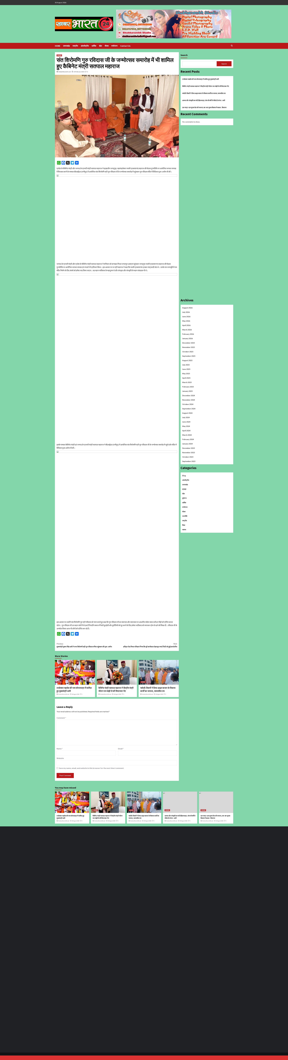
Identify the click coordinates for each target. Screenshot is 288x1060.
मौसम (107, 46)
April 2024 (186, 431)
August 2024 (187, 413)
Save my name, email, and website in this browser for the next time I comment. (91, 768)
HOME (57, 46)
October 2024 (187, 404)
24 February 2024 (79, 72)
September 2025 (188, 356)
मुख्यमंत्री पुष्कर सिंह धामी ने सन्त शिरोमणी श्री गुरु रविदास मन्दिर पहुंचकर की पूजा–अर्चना (84, 645)
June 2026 (186, 317)
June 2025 (186, 369)
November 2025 (188, 347)
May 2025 (186, 374)
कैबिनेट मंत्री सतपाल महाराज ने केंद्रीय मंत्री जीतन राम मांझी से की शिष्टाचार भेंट (205, 86)
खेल (100, 46)
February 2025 (188, 387)
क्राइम (184, 489)
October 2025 (187, 352)
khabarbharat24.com (64, 72)
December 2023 (188, 448)
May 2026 (186, 321)
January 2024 (187, 444)
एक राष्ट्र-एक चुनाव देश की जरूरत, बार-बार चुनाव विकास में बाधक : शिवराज (204, 107)
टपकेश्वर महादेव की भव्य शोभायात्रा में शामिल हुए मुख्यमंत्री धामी (200, 79)
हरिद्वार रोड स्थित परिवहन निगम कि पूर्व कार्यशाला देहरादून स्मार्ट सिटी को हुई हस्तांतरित (150, 645)
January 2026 (187, 338)
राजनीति (184, 516)
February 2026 (188, 334)
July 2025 (186, 365)
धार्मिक (94, 46)
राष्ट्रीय (75, 46)
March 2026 (187, 330)
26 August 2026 (75, 694)
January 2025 (187, 391)
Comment (61, 718)
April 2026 (186, 325)
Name (60, 749)
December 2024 (188, 395)
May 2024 (186, 426)
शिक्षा (183, 525)
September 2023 (188, 461)
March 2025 (187, 382)
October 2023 (187, 457)
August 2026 (187, 308)
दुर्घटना (184, 498)
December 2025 (188, 343)
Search (184, 55)
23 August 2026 (219, 821)
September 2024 (188, 409)
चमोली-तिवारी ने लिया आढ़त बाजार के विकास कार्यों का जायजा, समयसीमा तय (204, 93)
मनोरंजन (114, 46)
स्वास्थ (184, 530)
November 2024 (188, 400)
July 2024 (186, 417)
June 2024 (186, 422)
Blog (184, 476)
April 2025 (186, 378)
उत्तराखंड (66, 46)
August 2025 (187, 360)
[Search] (231, 46)
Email (121, 749)
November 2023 (188, 452)
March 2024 (187, 435)
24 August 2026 (117, 694)
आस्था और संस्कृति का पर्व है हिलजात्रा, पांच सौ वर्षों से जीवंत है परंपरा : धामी (203, 100)
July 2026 (186, 312)
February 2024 (188, 439)
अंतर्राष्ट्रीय (85, 46)
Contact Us (125, 46)
